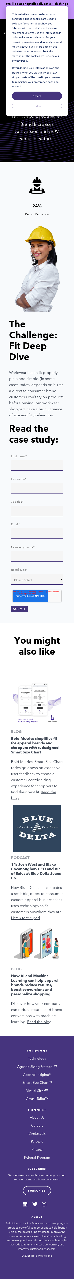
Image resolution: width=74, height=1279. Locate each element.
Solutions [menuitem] (37, 1051)
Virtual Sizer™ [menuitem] (37, 1091)
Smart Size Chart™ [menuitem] (37, 1082)
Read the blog (39, 1021)
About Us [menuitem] (37, 1117)
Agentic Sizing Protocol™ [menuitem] (37, 1067)
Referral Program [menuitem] (37, 1157)
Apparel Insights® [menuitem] (37, 1075)
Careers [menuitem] (37, 1125)
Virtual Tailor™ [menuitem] (37, 1099)
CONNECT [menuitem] (37, 1110)
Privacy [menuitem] (37, 1149)
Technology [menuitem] (37, 1058)
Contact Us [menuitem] (37, 1133)
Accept (37, 95)
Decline (37, 105)
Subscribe (37, 1191)
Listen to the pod (25, 918)
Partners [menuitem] (37, 1141)
